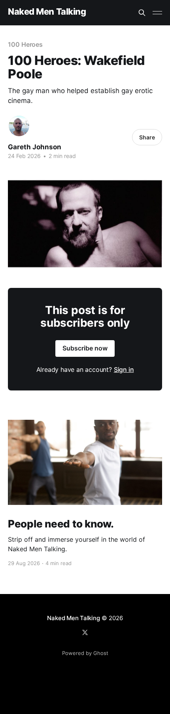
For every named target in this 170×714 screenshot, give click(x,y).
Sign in (124, 369)
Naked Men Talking (47, 12)
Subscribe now (85, 348)
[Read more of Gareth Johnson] (19, 126)
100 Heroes (25, 44)
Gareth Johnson (34, 147)
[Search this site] (142, 12)
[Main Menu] (157, 13)
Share (147, 137)
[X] (85, 632)
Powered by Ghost (85, 653)
